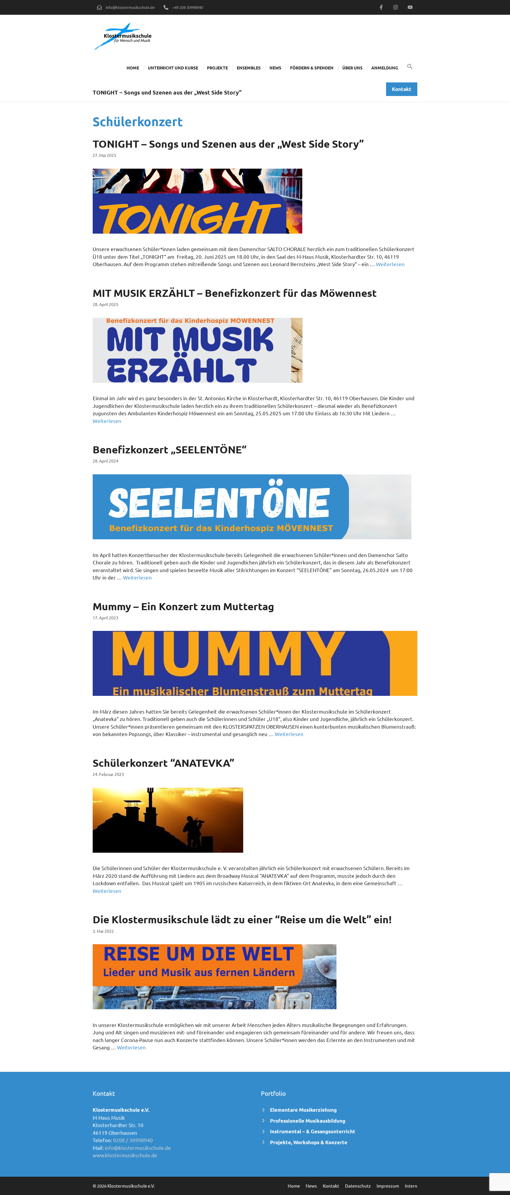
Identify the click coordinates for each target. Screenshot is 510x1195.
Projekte (217, 67)
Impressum (388, 1186)
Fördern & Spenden (312, 67)
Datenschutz (358, 1186)
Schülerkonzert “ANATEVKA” (163, 762)
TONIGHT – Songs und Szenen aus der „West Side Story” (228, 143)
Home (133, 67)
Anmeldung (384, 67)
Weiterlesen (390, 264)
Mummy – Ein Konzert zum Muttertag (183, 606)
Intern (411, 1186)
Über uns (352, 67)
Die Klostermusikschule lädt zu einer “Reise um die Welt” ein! (242, 919)
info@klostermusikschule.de (138, 1147)
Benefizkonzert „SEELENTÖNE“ (169, 449)
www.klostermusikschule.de (125, 1155)
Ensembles (249, 67)
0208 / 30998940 (133, 1140)
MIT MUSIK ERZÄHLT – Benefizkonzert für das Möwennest (235, 292)
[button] (410, 67)
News (275, 67)
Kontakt (331, 1186)
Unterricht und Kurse (173, 67)
